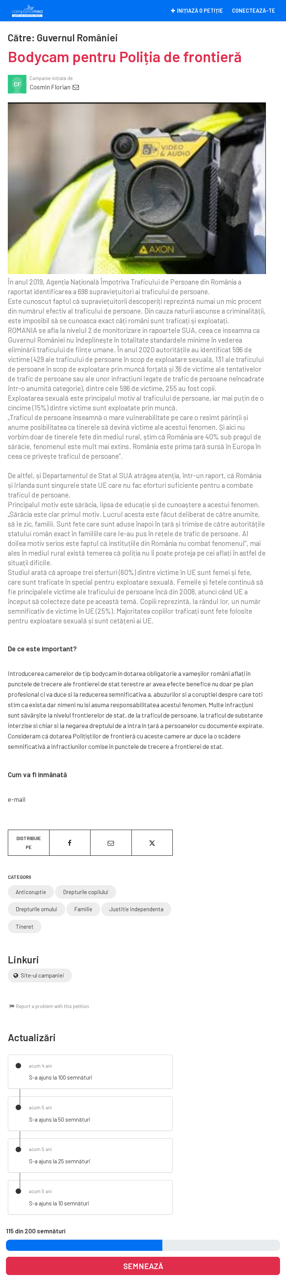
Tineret (25, 926)
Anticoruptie (31, 892)
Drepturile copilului (85, 892)
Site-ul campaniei (42, 975)
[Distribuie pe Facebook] (70, 843)
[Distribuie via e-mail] (111, 843)
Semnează (143, 1266)
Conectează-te (253, 10)
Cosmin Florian (51, 86)
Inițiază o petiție (200, 10)
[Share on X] (152, 843)
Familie (83, 909)
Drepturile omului (36, 909)
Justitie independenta (136, 909)
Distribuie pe (28, 842)
